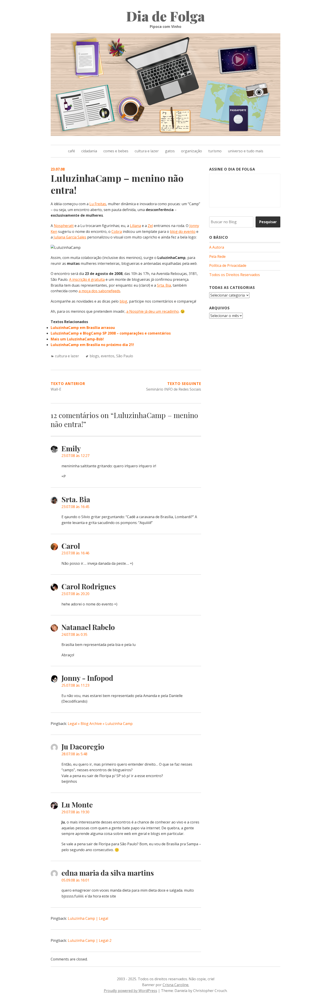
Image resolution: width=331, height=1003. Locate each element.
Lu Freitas (97, 203)
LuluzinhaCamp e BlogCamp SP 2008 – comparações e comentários (111, 333)
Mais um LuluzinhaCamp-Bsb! (77, 339)
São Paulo (124, 355)
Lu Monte (77, 804)
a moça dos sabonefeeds (99, 290)
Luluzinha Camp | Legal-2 (89, 940)
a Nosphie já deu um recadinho (152, 311)
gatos (170, 150)
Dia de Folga (165, 16)
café (71, 150)
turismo (215, 150)
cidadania (89, 150)
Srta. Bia (164, 285)
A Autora (216, 247)
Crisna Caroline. (176, 984)
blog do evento (182, 231)
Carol (70, 546)
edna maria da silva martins (107, 872)
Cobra (116, 231)
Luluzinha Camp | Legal (88, 918)
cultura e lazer (147, 150)
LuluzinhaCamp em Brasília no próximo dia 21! (92, 344)
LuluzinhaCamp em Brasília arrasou (83, 327)
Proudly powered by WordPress (130, 990)
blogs (94, 355)
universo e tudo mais (245, 150)
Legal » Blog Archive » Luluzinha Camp (100, 723)
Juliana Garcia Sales (70, 237)
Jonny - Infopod (87, 678)
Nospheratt (64, 225)
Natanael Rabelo (88, 627)
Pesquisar (268, 221)
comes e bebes (115, 150)
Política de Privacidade (227, 265)
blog (123, 301)
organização (191, 150)
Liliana (135, 225)
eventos (107, 355)
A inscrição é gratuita (87, 279)
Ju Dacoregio (82, 746)
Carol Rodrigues (88, 586)
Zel (150, 225)
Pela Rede (217, 256)
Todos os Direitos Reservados (234, 274)
